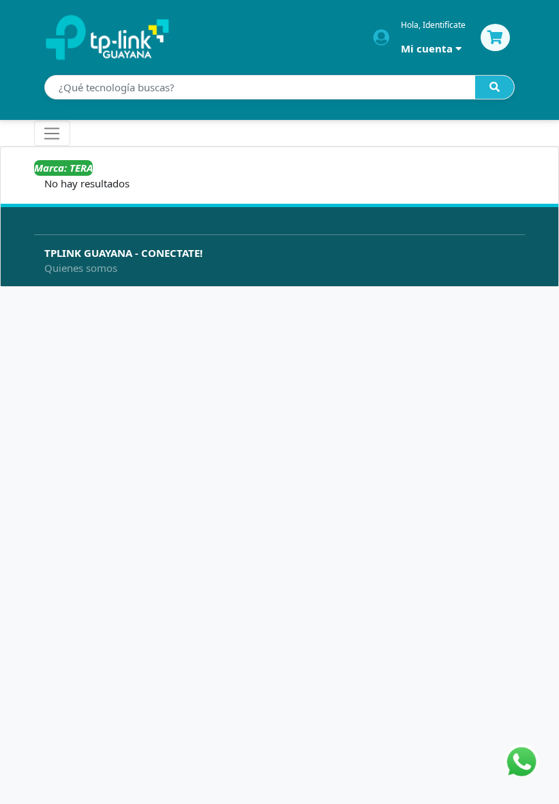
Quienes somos (80, 268)
